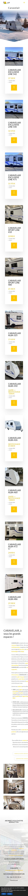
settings (10, 891)
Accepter (9, 893)
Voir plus (14, 87)
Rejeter (4, 893)
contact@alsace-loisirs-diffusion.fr (16, 855)
